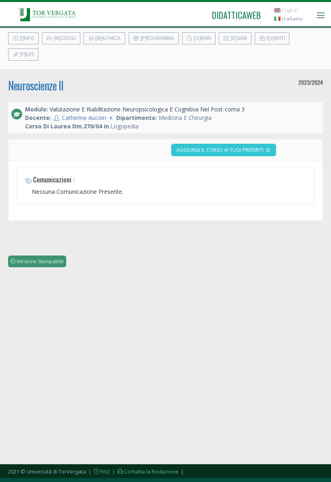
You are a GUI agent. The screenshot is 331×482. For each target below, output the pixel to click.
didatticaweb (236, 14)
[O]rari (202, 38)
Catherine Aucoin (84, 118)
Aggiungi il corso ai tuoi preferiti (220, 150)
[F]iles (26, 54)
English (289, 10)
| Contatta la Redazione (144, 471)
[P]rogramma (156, 38)
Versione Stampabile (39, 261)
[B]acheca (107, 38)
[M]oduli (64, 38)
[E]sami (238, 38)
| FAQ (98, 471)
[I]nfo (26, 38)
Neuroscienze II (35, 85)
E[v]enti (275, 38)
